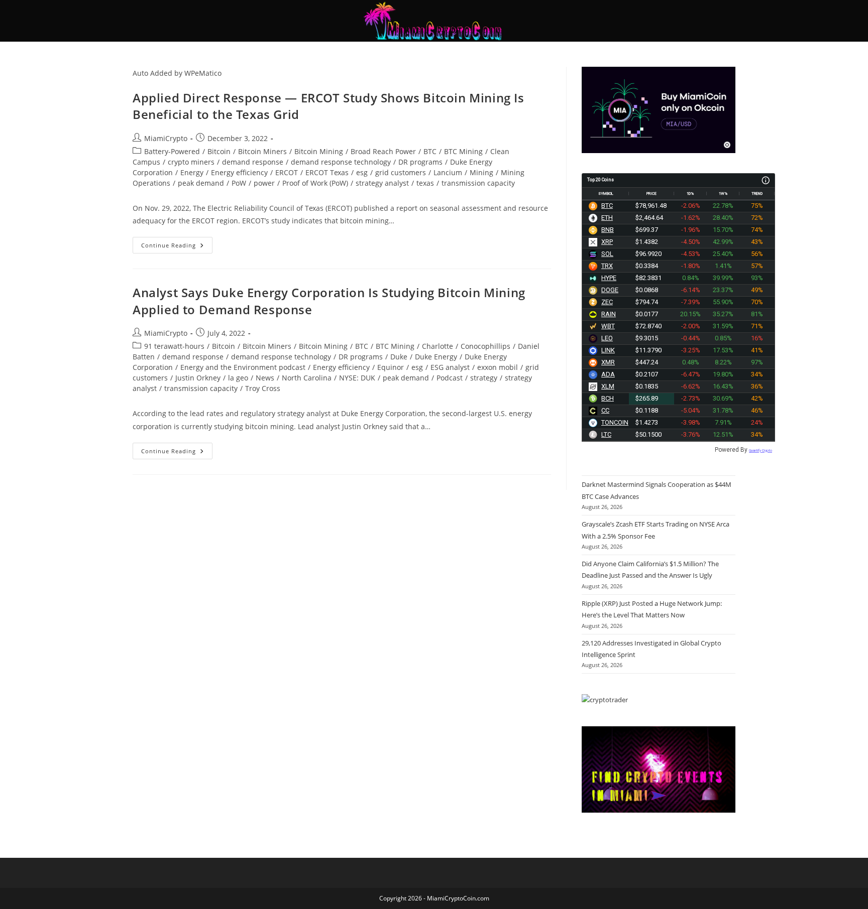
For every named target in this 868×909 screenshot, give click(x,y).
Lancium (447, 172)
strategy (483, 377)
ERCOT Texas (327, 172)
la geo (238, 377)
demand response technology (341, 162)
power (264, 183)
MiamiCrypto (165, 138)
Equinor (390, 367)
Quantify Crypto (760, 450)
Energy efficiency (239, 172)
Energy (191, 172)
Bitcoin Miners (262, 151)
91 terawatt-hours (174, 346)
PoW (239, 183)
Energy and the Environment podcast (242, 367)
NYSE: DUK (357, 377)
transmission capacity (478, 183)
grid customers (400, 172)
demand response (252, 162)
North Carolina (307, 377)
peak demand (201, 183)
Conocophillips (485, 346)
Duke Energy (436, 356)
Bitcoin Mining (318, 151)
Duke (398, 356)
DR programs (420, 162)
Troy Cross (262, 388)
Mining (481, 172)
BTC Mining (463, 151)
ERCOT (286, 172)
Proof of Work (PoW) (315, 183)
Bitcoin (219, 151)
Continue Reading (176, 243)
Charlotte (437, 346)
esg (362, 172)
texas (425, 183)
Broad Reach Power (383, 151)
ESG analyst (450, 367)
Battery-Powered (172, 151)
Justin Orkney (198, 377)
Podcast (450, 377)
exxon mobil (497, 367)
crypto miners (191, 162)
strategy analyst (382, 183)
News (265, 377)
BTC (430, 151)
